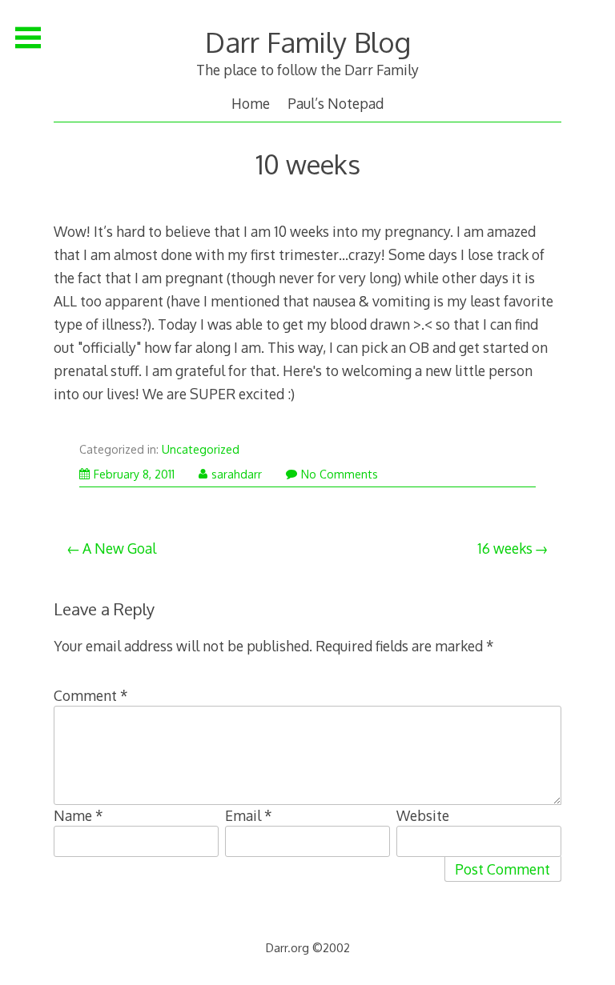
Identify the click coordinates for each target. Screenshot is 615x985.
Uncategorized (200, 449)
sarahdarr (236, 474)
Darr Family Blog (308, 42)
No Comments (339, 474)
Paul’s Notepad (335, 103)
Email (248, 815)
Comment (91, 695)
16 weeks (505, 548)
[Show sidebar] (28, 37)
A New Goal (119, 548)
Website (422, 815)
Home (250, 103)
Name (78, 815)
